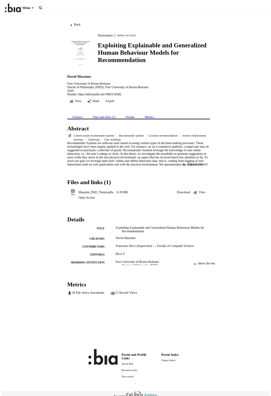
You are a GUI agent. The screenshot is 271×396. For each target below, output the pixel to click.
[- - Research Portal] (13, 8)
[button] (183, 192)
